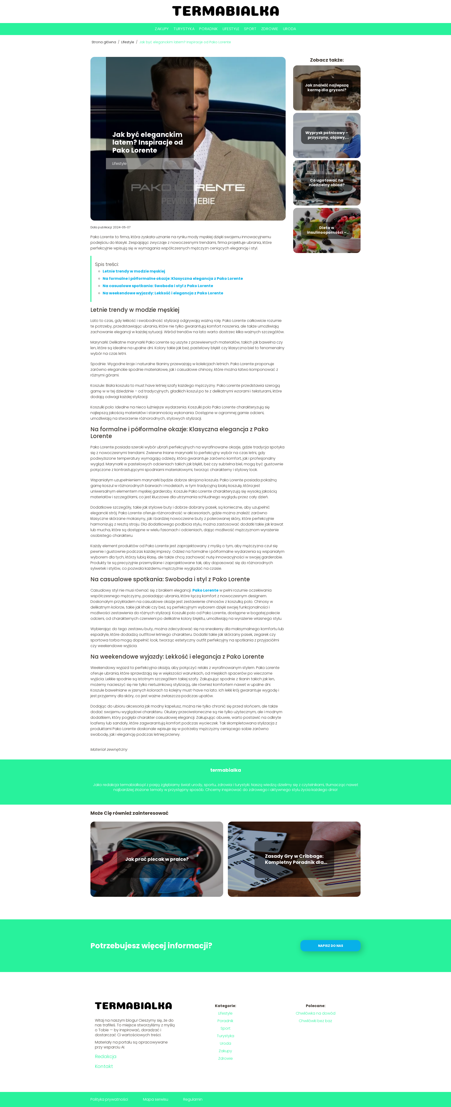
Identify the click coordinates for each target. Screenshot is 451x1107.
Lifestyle (231, 29)
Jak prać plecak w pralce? (157, 859)
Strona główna (104, 42)
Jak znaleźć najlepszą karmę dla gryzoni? (327, 88)
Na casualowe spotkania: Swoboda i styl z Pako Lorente (158, 286)
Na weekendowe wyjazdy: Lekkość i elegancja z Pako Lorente (163, 293)
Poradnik (208, 29)
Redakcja (106, 1056)
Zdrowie (269, 29)
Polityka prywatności (109, 1099)
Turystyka (184, 29)
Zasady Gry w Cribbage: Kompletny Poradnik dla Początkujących (294, 859)
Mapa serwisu (155, 1099)
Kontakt (104, 1066)
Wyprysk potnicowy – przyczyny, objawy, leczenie (326, 135)
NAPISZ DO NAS (330, 946)
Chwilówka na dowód (315, 1013)
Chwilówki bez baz (315, 1021)
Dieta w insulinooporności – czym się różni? (326, 230)
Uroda (289, 29)
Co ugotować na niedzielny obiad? (327, 183)
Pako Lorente (205, 590)
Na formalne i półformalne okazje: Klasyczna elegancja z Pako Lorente (173, 278)
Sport (250, 29)
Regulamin (192, 1099)
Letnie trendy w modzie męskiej (134, 271)
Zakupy (162, 29)
